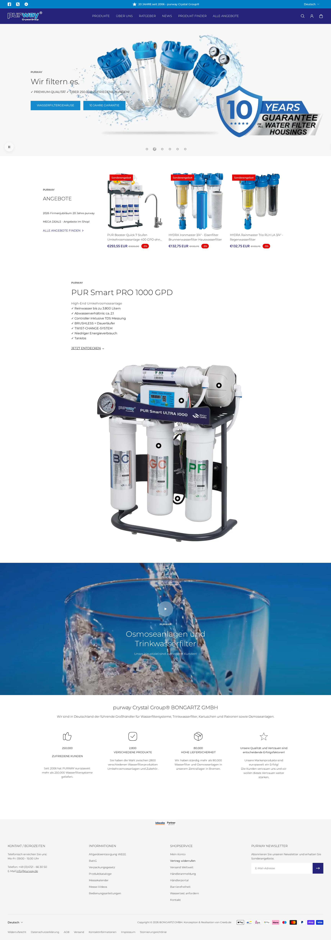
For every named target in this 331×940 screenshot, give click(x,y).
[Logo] (25, 16)
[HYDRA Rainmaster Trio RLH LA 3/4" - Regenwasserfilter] (259, 201)
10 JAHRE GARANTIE (104, 105)
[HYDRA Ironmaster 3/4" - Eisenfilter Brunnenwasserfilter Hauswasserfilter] (198, 201)
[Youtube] (26, 4)
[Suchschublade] (302, 16)
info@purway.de (27, 871)
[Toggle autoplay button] (9, 147)
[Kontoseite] (311, 16)
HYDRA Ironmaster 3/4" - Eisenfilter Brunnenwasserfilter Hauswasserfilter (195, 237)
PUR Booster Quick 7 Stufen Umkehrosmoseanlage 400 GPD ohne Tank (134, 237)
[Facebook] (9, 4)
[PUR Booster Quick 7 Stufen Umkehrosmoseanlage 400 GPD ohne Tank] (136, 201)
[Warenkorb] (321, 16)
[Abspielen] (165, 609)
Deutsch (13, 922)
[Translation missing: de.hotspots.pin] (158, 445)
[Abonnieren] (318, 868)
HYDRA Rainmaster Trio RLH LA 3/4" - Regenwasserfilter (256, 237)
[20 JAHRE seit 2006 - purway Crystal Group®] (165, 4)
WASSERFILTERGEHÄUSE (55, 105)
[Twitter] (18, 4)
